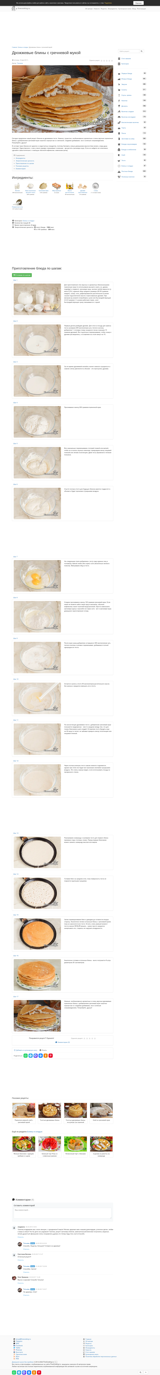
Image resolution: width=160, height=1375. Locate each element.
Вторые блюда (133, 79)
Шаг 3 (15, 362)
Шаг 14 (15, 874)
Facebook (19, 1345)
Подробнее (108, 3)
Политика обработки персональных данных (101, 1356)
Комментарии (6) (63, 1042)
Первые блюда (133, 73)
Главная (14, 47)
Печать (44, 1050)
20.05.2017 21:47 (37, 1254)
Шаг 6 (15, 484)
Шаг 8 (15, 597)
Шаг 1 (15, 280)
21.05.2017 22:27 (41, 1289)
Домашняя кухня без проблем (22, 1362)
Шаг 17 (15, 996)
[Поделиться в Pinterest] (51, 1056)
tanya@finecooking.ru (23, 1339)
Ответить (21, 1237)
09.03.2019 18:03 (31, 1227)
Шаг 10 (15, 679)
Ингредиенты (112, 9)
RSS (17, 1358)
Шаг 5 (15, 443)
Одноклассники (21, 1354)
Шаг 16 (15, 955)
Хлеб (133, 155)
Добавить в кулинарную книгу (26, 1050)
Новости (97, 9)
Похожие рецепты (22, 166)
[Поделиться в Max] (36, 1056)
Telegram (19, 1341)
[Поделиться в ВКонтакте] (41, 1056)
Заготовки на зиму (133, 138)
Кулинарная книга (124, 9)
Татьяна (20, 63)
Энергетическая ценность (25, 161)
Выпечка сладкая (133, 111)
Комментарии (21, 168)
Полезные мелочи (133, 176)
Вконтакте (19, 1352)
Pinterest (19, 1350)
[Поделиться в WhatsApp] (26, 1056)
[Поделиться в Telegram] (31, 1056)
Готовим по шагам (22, 275)
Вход (134, 9)
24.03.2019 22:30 (41, 1243)
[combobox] (128, 51)
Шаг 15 (15, 915)
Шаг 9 (15, 638)
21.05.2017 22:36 (41, 1266)
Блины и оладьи (23, 47)
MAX (17, 1343)
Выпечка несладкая (133, 117)
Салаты (133, 89)
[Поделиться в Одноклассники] (46, 1056)
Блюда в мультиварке (133, 144)
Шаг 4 (15, 402)
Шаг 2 (15, 321)
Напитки (133, 100)
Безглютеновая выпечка (133, 122)
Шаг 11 (15, 720)
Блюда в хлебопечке (133, 149)
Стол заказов (126, 58)
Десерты (133, 106)
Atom (17, 1356)
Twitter (18, 1348)
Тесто (133, 160)
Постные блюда (133, 171)
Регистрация (141, 9)
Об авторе (89, 9)
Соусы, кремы (133, 95)
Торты (133, 128)
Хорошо (138, 3)
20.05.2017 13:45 (34, 1277)
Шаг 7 (15, 556)
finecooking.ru (23, 8)
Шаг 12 (15, 761)
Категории (125, 64)
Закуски (133, 84)
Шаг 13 (15, 833)
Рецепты (104, 9)
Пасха (133, 133)
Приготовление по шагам (25, 163)
